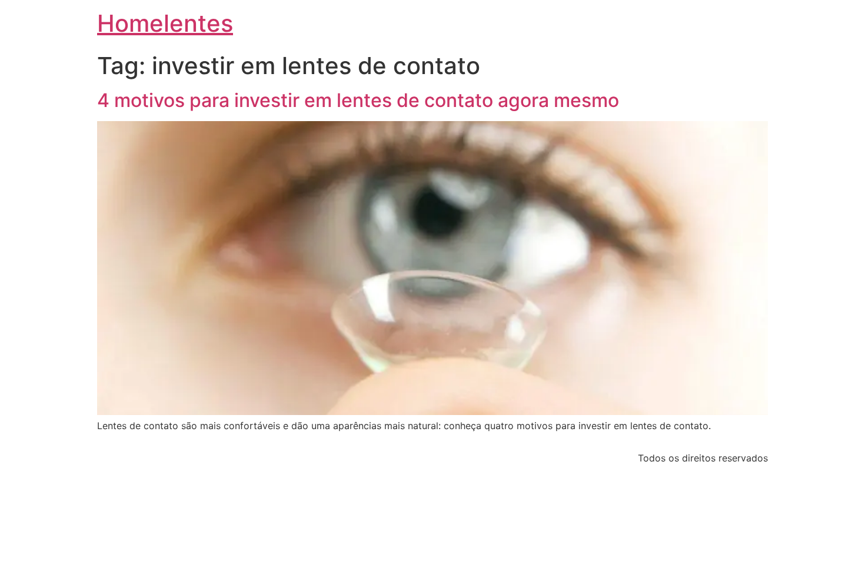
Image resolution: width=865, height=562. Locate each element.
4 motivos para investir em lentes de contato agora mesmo (358, 100)
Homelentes (165, 23)
